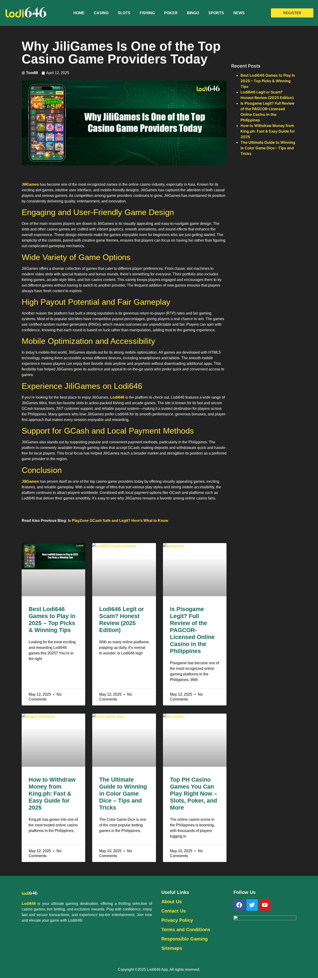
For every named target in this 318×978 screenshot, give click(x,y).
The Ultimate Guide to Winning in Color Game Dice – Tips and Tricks (123, 793)
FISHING (147, 13)
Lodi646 (117, 397)
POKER (171, 13)
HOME (79, 13)
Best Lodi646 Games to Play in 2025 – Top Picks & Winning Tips (267, 81)
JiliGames (30, 184)
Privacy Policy (177, 920)
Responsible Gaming (184, 938)
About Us (171, 901)
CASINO (101, 13)
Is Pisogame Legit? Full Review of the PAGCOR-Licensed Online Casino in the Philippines (192, 630)
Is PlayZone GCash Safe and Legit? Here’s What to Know (118, 521)
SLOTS (124, 13)
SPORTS (216, 13)
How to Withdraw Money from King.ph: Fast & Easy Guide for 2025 (52, 793)
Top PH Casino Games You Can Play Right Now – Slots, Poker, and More (193, 793)
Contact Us (173, 910)
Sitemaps (171, 948)
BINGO (193, 13)
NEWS (239, 13)
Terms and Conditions (185, 929)
